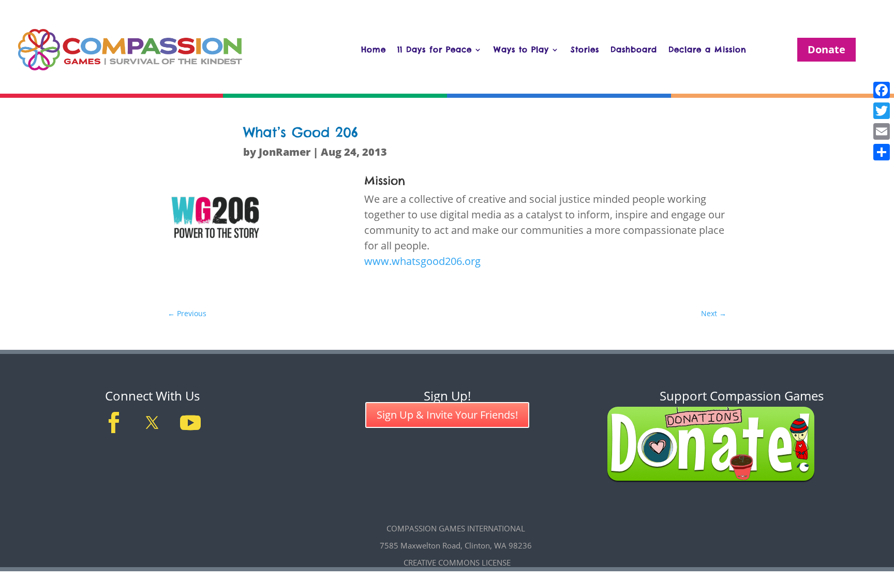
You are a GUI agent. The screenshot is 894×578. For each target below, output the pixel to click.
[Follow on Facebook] (114, 422)
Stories (585, 49)
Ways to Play (521, 49)
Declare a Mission (707, 49)
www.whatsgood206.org (422, 261)
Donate (826, 49)
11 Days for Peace (434, 49)
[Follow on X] (152, 422)
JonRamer (284, 152)
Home (373, 49)
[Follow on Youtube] (190, 422)
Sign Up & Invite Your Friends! (447, 415)
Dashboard (633, 49)
